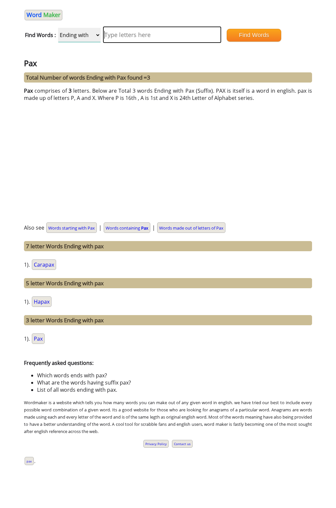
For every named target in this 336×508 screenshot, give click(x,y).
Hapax (42, 301)
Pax (38, 338)
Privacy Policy (156, 444)
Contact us (182, 444)
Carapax (44, 264)
